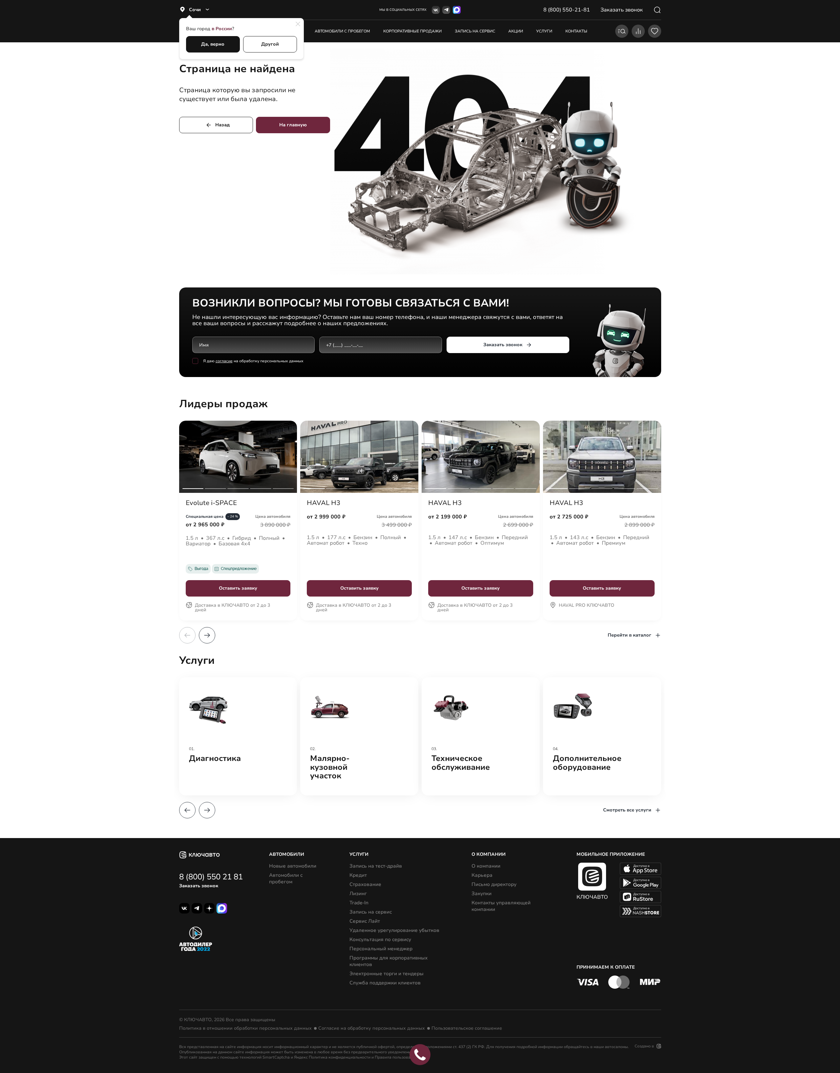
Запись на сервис (370, 912)
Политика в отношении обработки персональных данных (245, 1028)
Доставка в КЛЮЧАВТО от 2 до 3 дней (232, 608)
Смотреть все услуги (627, 810)
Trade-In (358, 902)
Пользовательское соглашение (466, 1028)
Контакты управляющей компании (501, 906)
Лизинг (358, 893)
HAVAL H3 (323, 503)
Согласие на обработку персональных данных (371, 1028)
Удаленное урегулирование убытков (394, 930)
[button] (207, 635)
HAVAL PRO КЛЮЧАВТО (586, 605)
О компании (486, 866)
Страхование (365, 884)
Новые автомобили (292, 866)
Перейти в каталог (629, 635)
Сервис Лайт (364, 921)
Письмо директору (494, 884)
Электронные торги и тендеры (386, 973)
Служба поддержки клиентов (385, 982)
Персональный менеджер (380, 948)
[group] (238, 736)
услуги (544, 31)
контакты (576, 31)
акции (515, 31)
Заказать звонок (502, 345)
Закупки (482, 893)
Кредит (358, 875)
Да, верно (212, 44)
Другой (270, 44)
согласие (224, 361)
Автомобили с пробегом (342, 31)
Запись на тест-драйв (375, 866)
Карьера (482, 875)
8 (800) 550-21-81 (566, 9)
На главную (293, 125)
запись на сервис (475, 31)
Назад (222, 125)
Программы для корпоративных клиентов (388, 961)
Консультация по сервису (380, 939)
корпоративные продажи (412, 31)
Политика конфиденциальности (339, 1057)
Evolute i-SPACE (211, 503)
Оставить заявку (238, 588)
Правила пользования (396, 1057)
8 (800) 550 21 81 (211, 877)
